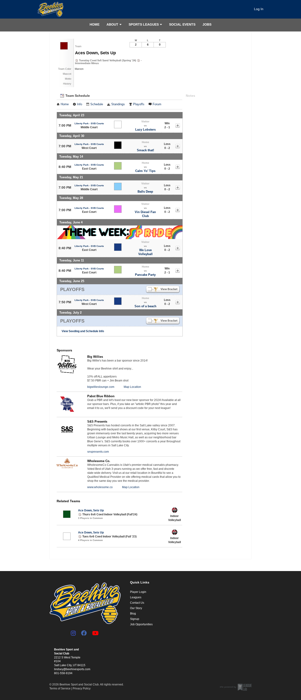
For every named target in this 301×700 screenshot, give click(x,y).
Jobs (206, 24)
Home (94, 24)
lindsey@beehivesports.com (72, 669)
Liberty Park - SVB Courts (89, 123)
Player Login (138, 592)
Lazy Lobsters (145, 129)
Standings (118, 104)
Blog (133, 613)
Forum (157, 104)
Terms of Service (60, 688)
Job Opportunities (141, 624)
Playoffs (138, 104)
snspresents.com (98, 451)
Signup (134, 619)
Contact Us (137, 602)
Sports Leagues (144, 24)
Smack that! (145, 150)
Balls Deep (145, 191)
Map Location (132, 387)
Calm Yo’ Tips (145, 171)
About (112, 24)
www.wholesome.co (100, 487)
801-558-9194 (63, 673)
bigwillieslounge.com (100, 387)
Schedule (96, 104)
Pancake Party (145, 274)
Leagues (135, 597)
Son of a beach (145, 306)
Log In (258, 9)
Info (79, 104)
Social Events (182, 24)
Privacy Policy (82, 688)
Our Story (136, 608)
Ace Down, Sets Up (91, 510)
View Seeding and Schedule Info (83, 331)
